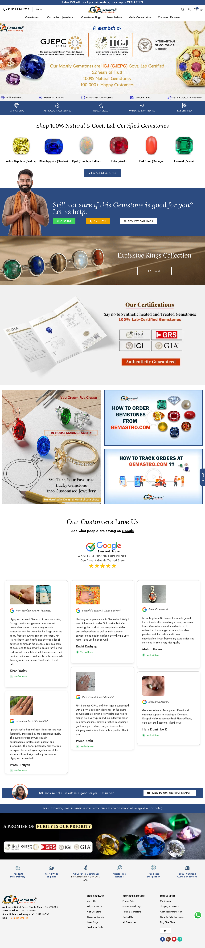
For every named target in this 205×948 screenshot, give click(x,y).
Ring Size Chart (167, 922)
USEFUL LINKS (167, 896)
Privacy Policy (129, 901)
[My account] (189, 9)
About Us (91, 901)
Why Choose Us (94, 906)
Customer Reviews (95, 917)
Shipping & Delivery (169, 906)
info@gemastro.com (19, 917)
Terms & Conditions (132, 911)
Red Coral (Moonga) (151, 161)
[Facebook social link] (162, 939)
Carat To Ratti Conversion (172, 917)
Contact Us (128, 917)
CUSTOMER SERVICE (134, 896)
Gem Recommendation (171, 911)
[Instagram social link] (168, 939)
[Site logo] (102, 9)
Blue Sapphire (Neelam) (53, 161)
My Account (165, 901)
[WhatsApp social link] (179, 939)
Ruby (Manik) (119, 161)
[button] (153, 418)
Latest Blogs (92, 922)
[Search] (183, 9)
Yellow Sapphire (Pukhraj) (21, 161)
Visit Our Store (94, 911)
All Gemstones (129, 922)
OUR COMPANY (95, 896)
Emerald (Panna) (184, 161)
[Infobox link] (17, 871)
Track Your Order (95, 927)
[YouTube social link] (174, 939)
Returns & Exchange (132, 906)
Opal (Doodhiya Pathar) (86, 161)
